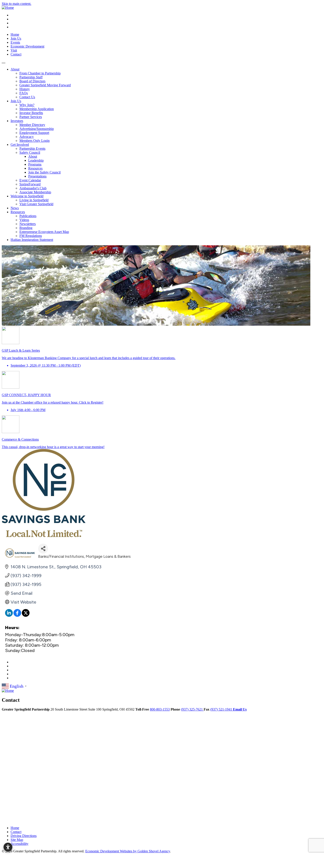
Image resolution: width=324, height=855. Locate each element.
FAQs (23, 93)
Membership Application (36, 109)
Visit (14, 50)
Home (15, 34)
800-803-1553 (160, 709)
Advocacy (26, 136)
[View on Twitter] (26, 615)
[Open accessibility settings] (8, 847)
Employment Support (34, 133)
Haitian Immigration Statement (32, 240)
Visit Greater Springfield (36, 204)
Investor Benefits (31, 113)
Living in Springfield (33, 200)
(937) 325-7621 (192, 709)
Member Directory (32, 125)
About (15, 69)
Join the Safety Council (44, 172)
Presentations (37, 176)
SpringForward (30, 184)
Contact (16, 54)
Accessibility (19, 844)
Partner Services (30, 117)
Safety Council (29, 152)
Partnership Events (32, 148)
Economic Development (27, 46)
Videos (24, 220)
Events (15, 42)
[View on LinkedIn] (9, 615)
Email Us (240, 709)
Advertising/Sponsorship (36, 129)
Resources (35, 168)
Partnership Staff (31, 77)
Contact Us (27, 97)
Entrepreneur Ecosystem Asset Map (44, 232)
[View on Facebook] (17, 615)
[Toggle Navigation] (3, 63)
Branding (25, 228)
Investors (17, 121)
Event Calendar (30, 180)
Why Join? (26, 105)
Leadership (36, 160)
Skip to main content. (16, 4)
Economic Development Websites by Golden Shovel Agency (127, 851)
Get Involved (20, 144)
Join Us (16, 38)
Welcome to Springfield (27, 196)
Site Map (17, 840)
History (24, 89)
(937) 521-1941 (221, 709)
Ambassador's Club (33, 188)
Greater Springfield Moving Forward (45, 85)
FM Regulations (30, 236)
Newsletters (27, 224)
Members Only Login (34, 140)
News (15, 208)
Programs (34, 164)
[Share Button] (43, 549)
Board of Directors (32, 81)
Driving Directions (24, 836)
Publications (27, 216)
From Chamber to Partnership (40, 73)
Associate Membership (35, 192)
